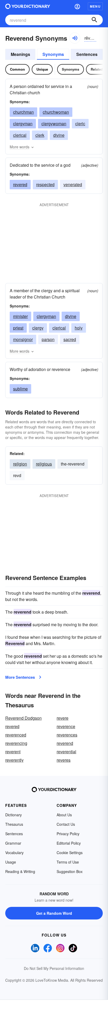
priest (18, 328)
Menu (95, 6)
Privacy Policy (68, 833)
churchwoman (56, 112)
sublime (20, 389)
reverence (66, 726)
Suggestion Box (70, 871)
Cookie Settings (70, 852)
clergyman (23, 124)
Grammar (13, 843)
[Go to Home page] (27, 6)
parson (48, 339)
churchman (23, 112)
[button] (77, 6)
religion (20, 464)
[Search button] (94, 20)
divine (58, 135)
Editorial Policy (69, 843)
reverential (66, 752)
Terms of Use (68, 862)
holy (79, 328)
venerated (72, 184)
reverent (12, 752)
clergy (38, 328)
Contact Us (66, 824)
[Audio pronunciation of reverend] (74, 38)
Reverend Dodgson (23, 718)
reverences (67, 735)
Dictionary (13, 814)
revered (20, 184)
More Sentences (20, 677)
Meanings (20, 54)
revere (62, 718)
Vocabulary (14, 852)
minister (20, 316)
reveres (64, 760)
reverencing (16, 743)
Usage (10, 862)
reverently (14, 760)
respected (45, 184)
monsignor (23, 339)
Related (97, 69)
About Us (64, 814)
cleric (80, 124)
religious (44, 464)
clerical (19, 135)
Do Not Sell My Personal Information (54, 968)
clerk (39, 135)
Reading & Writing (20, 871)
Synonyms (53, 54)
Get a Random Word (54, 913)
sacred (69, 339)
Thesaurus (14, 824)
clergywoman (53, 124)
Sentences (87, 54)
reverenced (15, 735)
